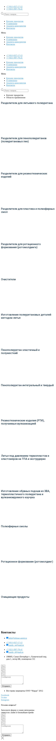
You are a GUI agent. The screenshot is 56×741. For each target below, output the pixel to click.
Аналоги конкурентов (16, 26)
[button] (28, 33)
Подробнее (28, 108)
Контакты (10, 28)
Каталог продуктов (14, 21)
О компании (11, 23)
